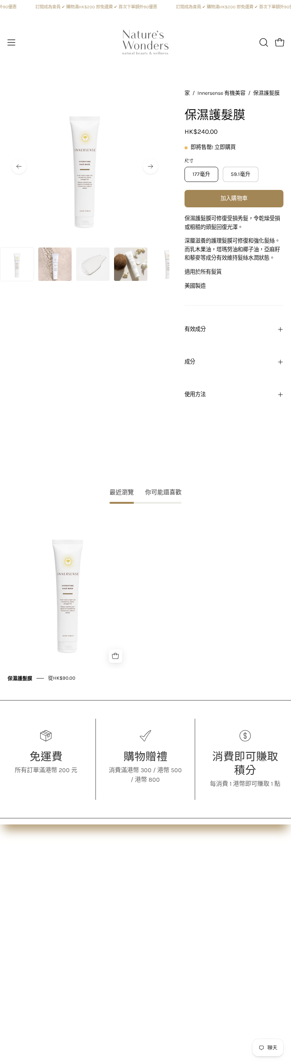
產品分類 (20, 881)
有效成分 (195, 329)
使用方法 (195, 394)
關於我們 (20, 868)
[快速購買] (115, 656)
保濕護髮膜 (20, 678)
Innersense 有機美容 (221, 93)
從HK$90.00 (61, 678)
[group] (145, 597)
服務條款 (165, 893)
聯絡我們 (165, 906)
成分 (190, 362)
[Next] (150, 166)
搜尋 (159, 868)
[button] (263, 42)
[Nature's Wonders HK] (145, 42)
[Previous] (19, 166)
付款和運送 (168, 881)
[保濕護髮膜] (17, 264)
